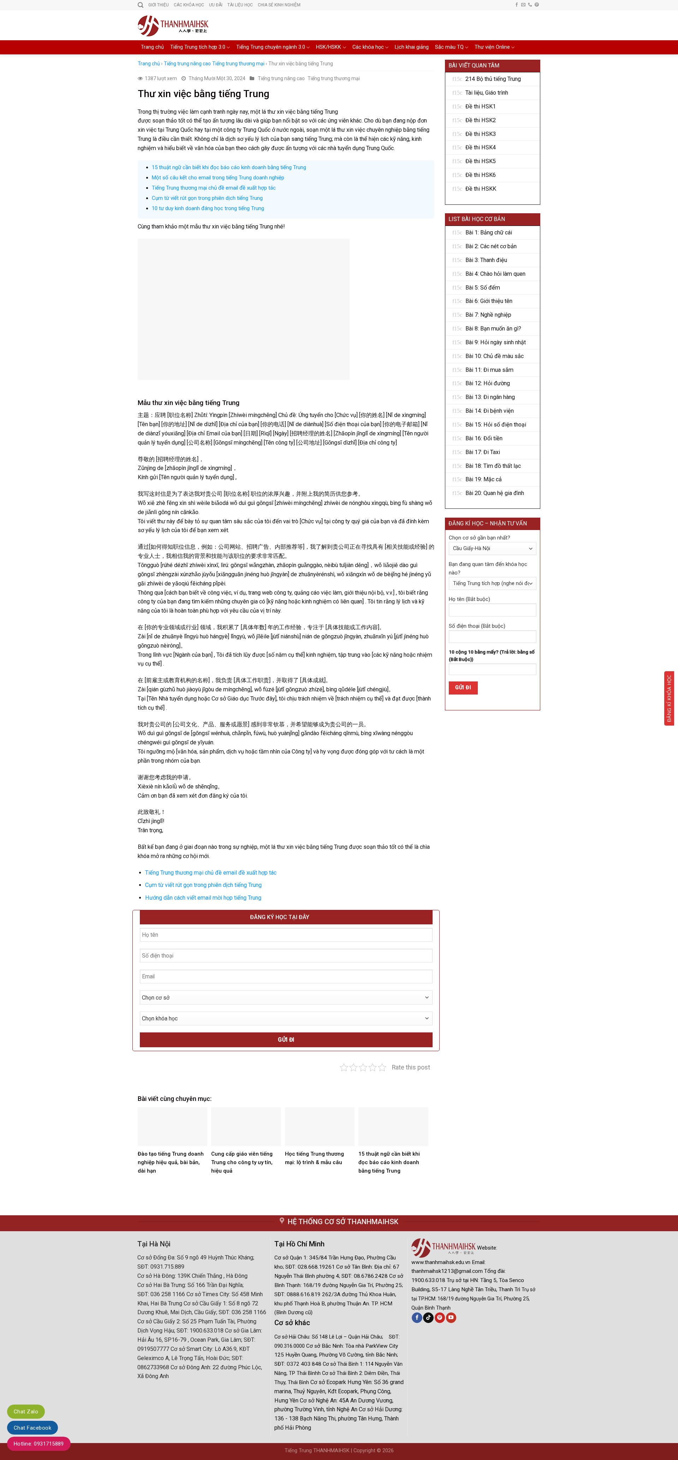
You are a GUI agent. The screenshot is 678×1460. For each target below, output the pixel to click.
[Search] (140, 5)
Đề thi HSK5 (480, 161)
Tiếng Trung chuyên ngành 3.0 (270, 47)
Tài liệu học (240, 4)
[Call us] (530, 4)
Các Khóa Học (189, 4)
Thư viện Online (492, 47)
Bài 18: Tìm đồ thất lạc (493, 466)
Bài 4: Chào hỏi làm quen (495, 273)
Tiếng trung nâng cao (187, 63)
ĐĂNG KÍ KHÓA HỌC (669, 698)
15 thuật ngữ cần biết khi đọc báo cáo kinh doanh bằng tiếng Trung (229, 167)
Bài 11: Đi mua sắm (489, 370)
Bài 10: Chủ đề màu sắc (494, 356)
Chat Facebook (32, 1428)
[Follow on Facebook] (517, 4)
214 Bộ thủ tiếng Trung (493, 79)
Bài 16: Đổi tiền (483, 438)
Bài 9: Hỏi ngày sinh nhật (495, 342)
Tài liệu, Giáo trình (486, 92)
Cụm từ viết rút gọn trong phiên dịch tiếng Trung (207, 198)
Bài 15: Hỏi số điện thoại (495, 424)
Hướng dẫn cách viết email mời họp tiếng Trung (203, 897)
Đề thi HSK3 (480, 134)
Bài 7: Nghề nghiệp (488, 314)
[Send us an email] (523, 4)
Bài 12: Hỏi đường (487, 383)
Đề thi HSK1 (480, 106)
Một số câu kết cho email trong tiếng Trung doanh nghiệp (218, 177)
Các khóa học (368, 47)
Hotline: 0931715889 (39, 1444)
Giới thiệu (158, 4)
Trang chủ (152, 47)
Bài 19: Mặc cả (483, 479)
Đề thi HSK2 (480, 120)
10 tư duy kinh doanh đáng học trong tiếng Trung (208, 208)
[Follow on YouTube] (451, 1317)
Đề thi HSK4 (480, 147)
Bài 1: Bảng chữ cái (488, 232)
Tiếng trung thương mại (238, 63)
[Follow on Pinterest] (537, 4)
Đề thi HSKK (480, 188)
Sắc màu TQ (449, 47)
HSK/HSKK (328, 47)
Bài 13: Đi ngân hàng (490, 397)
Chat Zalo (26, 1411)
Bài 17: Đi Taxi (482, 452)
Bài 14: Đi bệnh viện (489, 410)
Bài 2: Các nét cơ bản (491, 246)
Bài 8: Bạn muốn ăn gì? (493, 328)
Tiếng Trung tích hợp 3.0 (197, 47)
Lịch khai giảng (412, 47)
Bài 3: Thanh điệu (486, 260)
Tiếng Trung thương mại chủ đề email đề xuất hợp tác (214, 188)
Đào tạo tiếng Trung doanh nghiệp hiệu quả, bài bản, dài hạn (171, 1162)
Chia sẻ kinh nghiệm (279, 4)
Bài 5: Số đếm (482, 287)
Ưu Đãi (215, 4)
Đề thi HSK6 (480, 175)
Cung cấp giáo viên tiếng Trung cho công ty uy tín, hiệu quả (242, 1162)
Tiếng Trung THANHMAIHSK (317, 1451)
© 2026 (385, 1451)
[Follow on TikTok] (428, 1317)
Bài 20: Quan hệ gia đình (494, 493)
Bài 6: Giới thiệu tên (488, 301)
